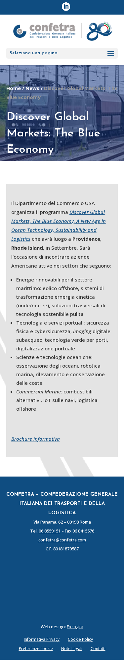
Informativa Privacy (42, 639)
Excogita (75, 627)
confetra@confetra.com (62, 540)
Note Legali (71, 648)
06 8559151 (50, 531)
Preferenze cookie (36, 648)
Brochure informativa (35, 438)
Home (13, 88)
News (32, 88)
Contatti (98, 648)
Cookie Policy (80, 639)
